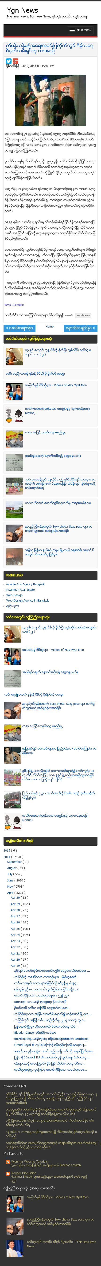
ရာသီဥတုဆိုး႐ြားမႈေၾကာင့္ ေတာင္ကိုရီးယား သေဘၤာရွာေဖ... (50, 1070)
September (15, 862)
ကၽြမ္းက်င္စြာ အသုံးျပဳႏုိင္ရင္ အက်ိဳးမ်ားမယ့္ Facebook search (46, 1166)
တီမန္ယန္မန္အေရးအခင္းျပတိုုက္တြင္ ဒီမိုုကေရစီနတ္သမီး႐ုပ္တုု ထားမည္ (49, 49)
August (12, 868)
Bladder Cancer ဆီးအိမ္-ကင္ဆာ (35, 1033)
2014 (7, 857)
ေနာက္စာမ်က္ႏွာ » (80, 328)
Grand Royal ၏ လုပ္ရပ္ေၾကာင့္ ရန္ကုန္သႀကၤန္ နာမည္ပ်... (50, 1045)
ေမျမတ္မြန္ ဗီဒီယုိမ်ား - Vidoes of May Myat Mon (56, 385)
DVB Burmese (14, 305)
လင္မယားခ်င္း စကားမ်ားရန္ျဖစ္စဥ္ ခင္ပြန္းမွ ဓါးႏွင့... (46, 983)
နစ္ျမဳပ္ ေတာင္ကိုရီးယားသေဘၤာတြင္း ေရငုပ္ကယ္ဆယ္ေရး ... (52, 971)
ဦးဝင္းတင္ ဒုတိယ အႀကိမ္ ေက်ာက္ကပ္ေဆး (41, 1008)
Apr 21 (16, 954)
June (10, 881)
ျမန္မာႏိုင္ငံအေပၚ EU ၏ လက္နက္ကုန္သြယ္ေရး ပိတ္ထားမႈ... (51, 1058)
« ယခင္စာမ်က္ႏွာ (19, 328)
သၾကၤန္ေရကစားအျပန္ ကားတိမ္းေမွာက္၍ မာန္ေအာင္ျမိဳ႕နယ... (52, 1014)
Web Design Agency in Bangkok (27, 601)
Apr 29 (16, 904)
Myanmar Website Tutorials (29, 1162)
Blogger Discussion (23, 1173)
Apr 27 (16, 916)
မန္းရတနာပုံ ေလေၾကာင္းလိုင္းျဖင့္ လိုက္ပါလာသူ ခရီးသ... (49, 1064)
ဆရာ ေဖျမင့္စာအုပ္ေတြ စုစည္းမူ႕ (45, 432)
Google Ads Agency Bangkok (25, 584)
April (10, 893)
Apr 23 (16, 941)
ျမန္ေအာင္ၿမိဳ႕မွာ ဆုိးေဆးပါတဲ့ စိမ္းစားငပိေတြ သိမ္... (46, 1027)
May (10, 887)
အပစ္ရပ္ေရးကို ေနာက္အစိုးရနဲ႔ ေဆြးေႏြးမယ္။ (53, 456)
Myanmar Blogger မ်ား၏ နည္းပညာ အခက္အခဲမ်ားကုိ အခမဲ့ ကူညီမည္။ (49, 1179)
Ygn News (22, 11)
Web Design (14, 595)
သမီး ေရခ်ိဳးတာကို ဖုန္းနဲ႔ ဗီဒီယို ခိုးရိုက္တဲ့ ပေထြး (35, 374)
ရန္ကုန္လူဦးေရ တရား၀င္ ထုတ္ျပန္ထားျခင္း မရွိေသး (46, 989)
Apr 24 (16, 935)
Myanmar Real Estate (20, 590)
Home (50, 327)
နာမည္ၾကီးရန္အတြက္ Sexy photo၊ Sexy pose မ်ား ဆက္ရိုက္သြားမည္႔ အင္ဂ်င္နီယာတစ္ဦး (58, 529)
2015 (7, 851)
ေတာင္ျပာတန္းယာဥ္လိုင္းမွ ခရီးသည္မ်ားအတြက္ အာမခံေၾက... (52, 1039)
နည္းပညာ (12, 606)
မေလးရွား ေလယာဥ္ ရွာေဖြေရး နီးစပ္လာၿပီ (40, 1002)
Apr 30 (16, 898)
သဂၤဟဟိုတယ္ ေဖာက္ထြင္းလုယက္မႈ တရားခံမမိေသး (58, 503)
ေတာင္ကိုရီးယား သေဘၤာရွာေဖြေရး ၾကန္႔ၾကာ (41, 996)
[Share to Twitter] (9, 61)
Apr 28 (16, 910)
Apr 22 (16, 947)
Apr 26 (16, 923)
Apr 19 (16, 966)
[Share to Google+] (15, 61)
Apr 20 (16, 960)
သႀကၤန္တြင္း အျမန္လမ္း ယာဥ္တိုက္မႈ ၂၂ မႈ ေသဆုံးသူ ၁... (50, 1020)
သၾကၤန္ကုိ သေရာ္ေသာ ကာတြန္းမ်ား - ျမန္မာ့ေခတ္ (45, 977)
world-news (83, 315)
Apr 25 (16, 929)
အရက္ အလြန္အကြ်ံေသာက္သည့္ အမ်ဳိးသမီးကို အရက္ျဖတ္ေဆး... (55, 1051)
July (10, 874)
